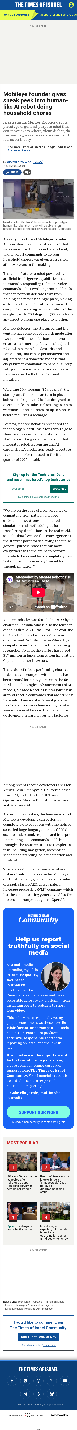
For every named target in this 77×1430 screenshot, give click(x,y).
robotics (37, 1301)
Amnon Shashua (54, 1301)
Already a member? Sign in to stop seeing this (38, 1122)
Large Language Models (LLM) (22, 1308)
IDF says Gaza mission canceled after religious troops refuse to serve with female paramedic (22, 1182)
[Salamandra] (59, 1415)
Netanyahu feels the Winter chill (20, 1228)
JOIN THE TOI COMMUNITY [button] (38, 1337)
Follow (38, 161)
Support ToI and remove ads (58, 14)
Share (14, 172)
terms (55, 497)
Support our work (38, 1112)
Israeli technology (15, 1305)
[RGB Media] (30, 1415)
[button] (71, 5)
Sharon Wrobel (17, 161)
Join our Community (17, 14)
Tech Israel (24, 1301)
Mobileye (47, 1308)
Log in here (49, 1345)
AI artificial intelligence (41, 1305)
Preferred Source (19, 150)
